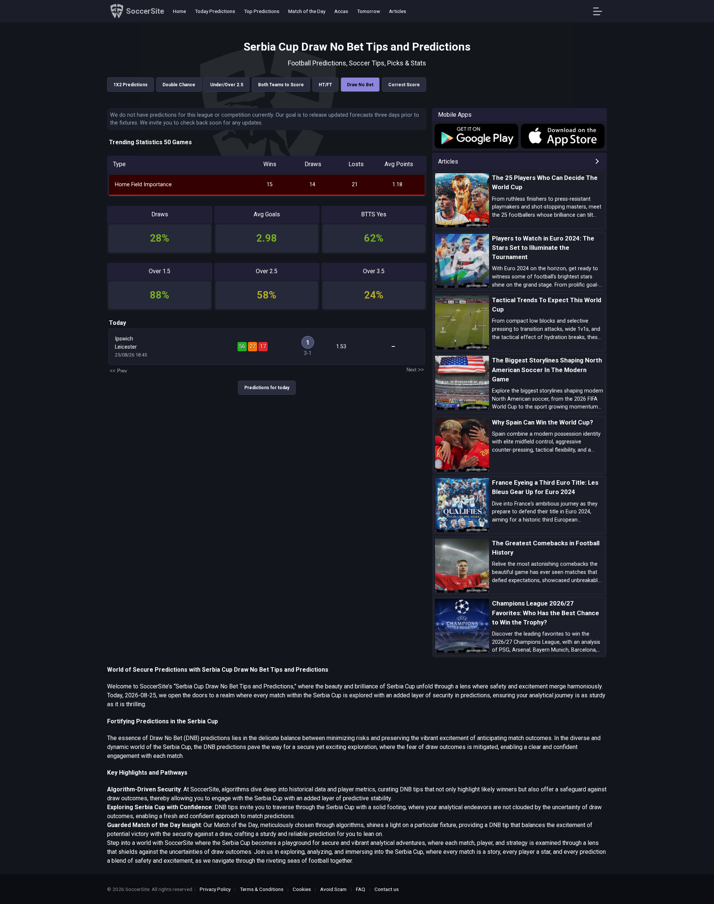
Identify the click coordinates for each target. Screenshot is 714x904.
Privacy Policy (215, 889)
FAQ (360, 889)
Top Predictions (261, 11)
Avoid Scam (333, 889)
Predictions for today (266, 387)
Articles (397, 11)
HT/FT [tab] (325, 84)
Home (179, 11)
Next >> (415, 369)
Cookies (302, 889)
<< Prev (118, 371)
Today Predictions (215, 11)
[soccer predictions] (476, 136)
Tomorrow (368, 11)
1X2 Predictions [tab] (130, 84)
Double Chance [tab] (179, 84)
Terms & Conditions (261, 889)
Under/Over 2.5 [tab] (226, 84)
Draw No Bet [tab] (360, 84)
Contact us (386, 889)
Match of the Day (306, 11)
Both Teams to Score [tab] (281, 84)
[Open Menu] (600, 11)
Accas (341, 11)
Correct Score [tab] (404, 84)
